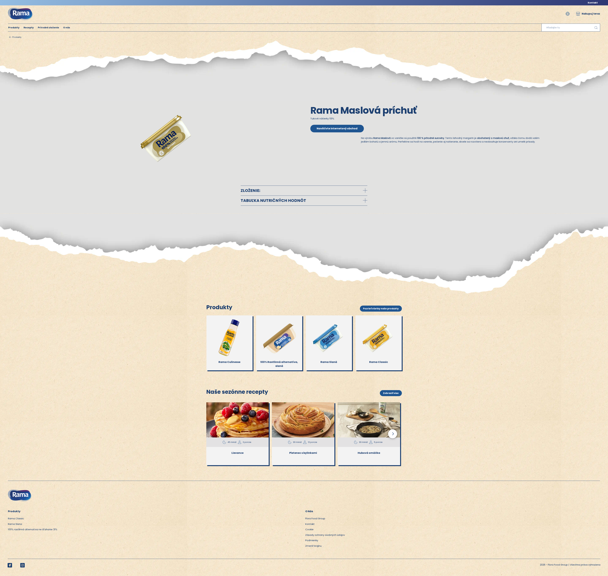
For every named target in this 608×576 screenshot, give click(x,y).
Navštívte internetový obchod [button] (337, 128)
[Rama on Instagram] (22, 565)
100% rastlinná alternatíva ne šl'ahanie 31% (32, 529)
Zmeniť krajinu (313, 546)
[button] (568, 14)
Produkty (13, 27)
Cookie (309, 529)
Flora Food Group (315, 518)
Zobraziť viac (391, 393)
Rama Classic (16, 518)
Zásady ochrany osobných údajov (325, 535)
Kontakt (593, 2)
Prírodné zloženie (48, 27)
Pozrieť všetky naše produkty (381, 308)
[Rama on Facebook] (10, 565)
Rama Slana (15, 524)
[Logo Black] (20, 7)
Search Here (596, 27)
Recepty (29, 27)
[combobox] (571, 27)
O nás (66, 27)
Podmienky (311, 540)
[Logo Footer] (20, 491)
